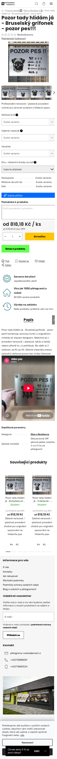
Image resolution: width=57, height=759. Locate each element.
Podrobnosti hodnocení (13, 38)
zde (22, 735)
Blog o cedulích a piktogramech (19, 589)
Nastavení (27, 742)
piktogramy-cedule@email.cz (25, 653)
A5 (17, 544)
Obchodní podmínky (13, 580)
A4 (11, 544)
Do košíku (39, 236)
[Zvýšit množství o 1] (20, 236)
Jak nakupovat (10, 576)
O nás (6, 567)
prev (3, 492)
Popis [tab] (28, 319)
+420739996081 (18, 659)
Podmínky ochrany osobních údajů (21, 584)
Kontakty (7, 571)
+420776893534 (19, 666)
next (54, 492)
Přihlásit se (13, 635)
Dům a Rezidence (40, 434)
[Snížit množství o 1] (5, 236)
